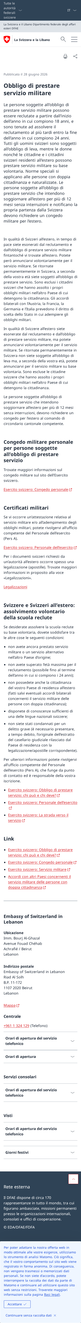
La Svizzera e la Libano (32, 40)
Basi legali (52, 1294)
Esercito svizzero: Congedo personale (36, 489)
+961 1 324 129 (16, 1025)
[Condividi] (75, 56)
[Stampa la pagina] (65, 56)
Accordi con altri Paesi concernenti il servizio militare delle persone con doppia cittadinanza (39, 882)
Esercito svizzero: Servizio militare (37, 869)
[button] (73, 1179)
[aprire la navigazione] (74, 39)
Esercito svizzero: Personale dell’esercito (38, 547)
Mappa (10, 1005)
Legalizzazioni (15, 586)
